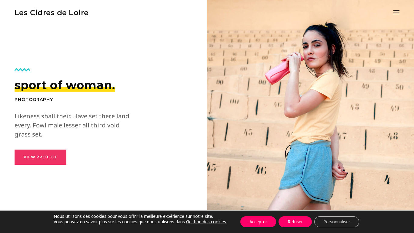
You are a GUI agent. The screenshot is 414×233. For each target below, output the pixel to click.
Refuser (295, 222)
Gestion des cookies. (206, 222)
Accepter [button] (258, 222)
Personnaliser (336, 222)
